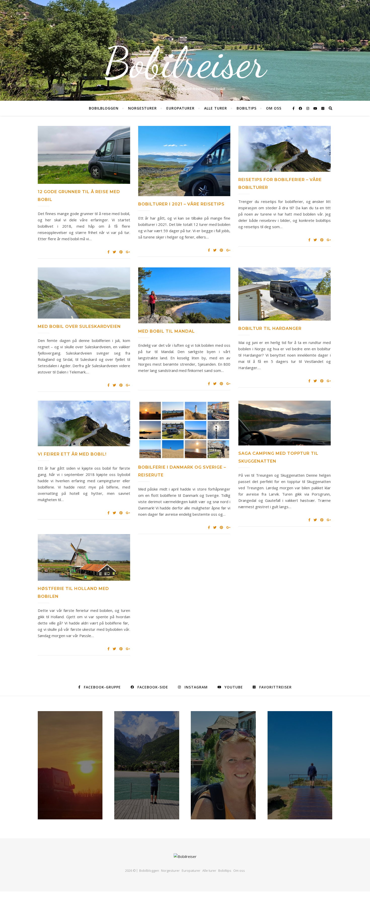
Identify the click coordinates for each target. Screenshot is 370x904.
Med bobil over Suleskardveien (79, 326)
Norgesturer (142, 108)
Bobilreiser (185, 63)
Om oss (273, 108)
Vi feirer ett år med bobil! (72, 454)
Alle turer (215, 108)
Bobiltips (246, 108)
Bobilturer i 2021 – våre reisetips (181, 204)
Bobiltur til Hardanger (270, 328)
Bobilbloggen (104, 108)
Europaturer (180, 108)
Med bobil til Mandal (166, 331)
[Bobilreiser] (185, 856)
